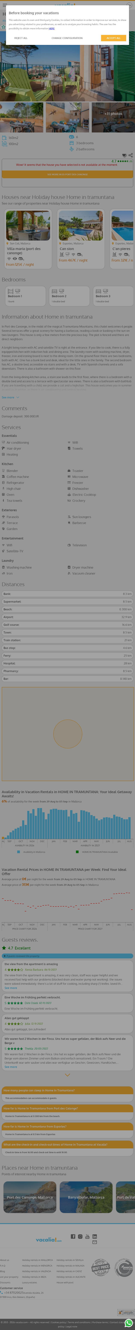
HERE (51, 28)
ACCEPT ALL (114, 37)
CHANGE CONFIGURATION (67, 37)
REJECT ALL (20, 37)
